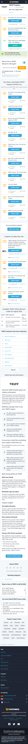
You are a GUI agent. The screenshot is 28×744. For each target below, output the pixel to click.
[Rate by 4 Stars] (17, 567)
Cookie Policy (19, 718)
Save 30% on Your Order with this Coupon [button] (16, 93)
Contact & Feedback (6, 655)
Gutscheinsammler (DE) (10, 695)
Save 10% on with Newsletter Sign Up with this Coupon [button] (17, 29)
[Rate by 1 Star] (7, 567)
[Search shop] (26, 1)
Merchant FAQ (4, 665)
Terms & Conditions (14, 719)
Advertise (3, 676)
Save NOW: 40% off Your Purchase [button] (17, 261)
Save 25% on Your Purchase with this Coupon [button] (16, 276)
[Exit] (25, 739)
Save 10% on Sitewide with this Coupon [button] (16, 197)
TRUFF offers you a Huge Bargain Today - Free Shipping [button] (16, 41)
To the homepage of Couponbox (14, 2)
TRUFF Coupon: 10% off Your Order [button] (17, 172)
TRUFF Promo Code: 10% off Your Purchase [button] (17, 145)
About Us (3, 652)
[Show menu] (2, 1)
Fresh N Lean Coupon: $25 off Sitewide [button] (16, 292)
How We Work (4, 669)
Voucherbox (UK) (8, 699)
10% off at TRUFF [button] (12, 184)
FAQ (2, 659)
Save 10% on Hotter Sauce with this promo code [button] (16, 159)
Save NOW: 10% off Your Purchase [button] (17, 17)
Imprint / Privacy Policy (9, 718)
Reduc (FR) (6, 702)
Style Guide (4, 680)
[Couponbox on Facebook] (9, 725)
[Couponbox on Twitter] (14, 725)
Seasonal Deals (5, 688)
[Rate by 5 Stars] (21, 567)
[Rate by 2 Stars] (10, 567)
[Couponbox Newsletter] (19, 725)
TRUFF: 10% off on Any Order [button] (15, 210)
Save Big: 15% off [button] (12, 132)
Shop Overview (4, 662)
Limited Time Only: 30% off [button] (15, 106)
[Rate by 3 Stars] (14, 567)
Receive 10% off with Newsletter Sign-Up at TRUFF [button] (16, 119)
